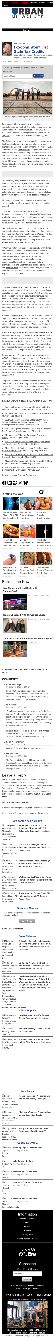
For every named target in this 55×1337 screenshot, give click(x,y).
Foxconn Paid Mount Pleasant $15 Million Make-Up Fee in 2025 (26, 408)
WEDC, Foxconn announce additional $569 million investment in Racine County (25, 421)
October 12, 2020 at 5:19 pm (18, 744)
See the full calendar (10, 1207)
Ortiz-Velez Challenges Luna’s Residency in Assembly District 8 (34, 846)
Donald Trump (17, 315)
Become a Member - (39, 2)
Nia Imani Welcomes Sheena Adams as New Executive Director (35, 1113)
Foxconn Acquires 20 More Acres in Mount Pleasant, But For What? (26, 429)
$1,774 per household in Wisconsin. (26, 323)
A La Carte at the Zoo (23, 1161)
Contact (27, 1230)
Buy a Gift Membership (12, 928)
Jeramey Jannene (45, 643)
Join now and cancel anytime (15, 802)
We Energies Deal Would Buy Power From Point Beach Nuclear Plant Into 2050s (35, 880)
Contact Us (43, 813)
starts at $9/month (36, 793)
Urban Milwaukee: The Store (27, 1294)
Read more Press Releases (14, 1007)
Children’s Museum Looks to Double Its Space (27, 638)
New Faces (27, 1091)
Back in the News (20, 669)
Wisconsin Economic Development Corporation (22, 132)
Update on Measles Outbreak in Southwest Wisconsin (33, 964)
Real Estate (42, 669)
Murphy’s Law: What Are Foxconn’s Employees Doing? (24, 436)
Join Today (27, 921)
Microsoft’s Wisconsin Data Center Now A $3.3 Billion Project (27, 462)
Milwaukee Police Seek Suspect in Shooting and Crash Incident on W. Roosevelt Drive (35, 944)
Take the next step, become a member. (27, 1285)
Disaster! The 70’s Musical (25, 1171)
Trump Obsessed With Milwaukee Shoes (24, 614)
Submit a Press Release (27, 1238)
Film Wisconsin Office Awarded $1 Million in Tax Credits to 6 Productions (34, 863)
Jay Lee (5, 135)
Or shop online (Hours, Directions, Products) (27, 1332)
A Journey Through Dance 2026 (27, 1182)
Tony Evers (46, 338)
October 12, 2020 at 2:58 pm (18, 686)
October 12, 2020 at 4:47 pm (18, 707)
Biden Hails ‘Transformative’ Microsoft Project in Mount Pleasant (27, 455)
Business (32, 669)
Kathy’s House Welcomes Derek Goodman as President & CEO (33, 1129)
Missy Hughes (28, 129)
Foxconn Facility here (27, 475)
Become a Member (27, 908)
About (27, 1222)
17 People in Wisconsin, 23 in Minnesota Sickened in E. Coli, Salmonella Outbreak (33, 828)
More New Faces (9, 1139)
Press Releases (27, 936)
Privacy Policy (27, 1234)
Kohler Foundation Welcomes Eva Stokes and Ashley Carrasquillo (34, 1097)
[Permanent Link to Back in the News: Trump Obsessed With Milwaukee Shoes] (14, 626)
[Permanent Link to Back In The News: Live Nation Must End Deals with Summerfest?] (14, 602)
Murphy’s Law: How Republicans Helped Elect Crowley (34, 1040)
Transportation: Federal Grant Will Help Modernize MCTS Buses (34, 894)
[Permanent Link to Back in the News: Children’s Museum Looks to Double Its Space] (14, 649)
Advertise (28, 1226)
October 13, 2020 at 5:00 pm (18, 756)
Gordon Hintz (28, 355)
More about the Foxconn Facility (27, 400)
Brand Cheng (12, 267)
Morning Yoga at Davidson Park (27, 1147)
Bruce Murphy (10, 61)
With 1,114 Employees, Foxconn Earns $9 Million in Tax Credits (26, 442)
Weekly (5, 672)
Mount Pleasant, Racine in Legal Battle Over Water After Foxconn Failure (25, 449)
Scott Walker (24, 149)
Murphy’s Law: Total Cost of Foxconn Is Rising (25, 413)
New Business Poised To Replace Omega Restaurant (34, 1016)
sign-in (31, 807)
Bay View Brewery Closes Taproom (34, 1028)
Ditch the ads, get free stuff (27, 1288)
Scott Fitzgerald (38, 335)
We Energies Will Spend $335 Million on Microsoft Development (25, 468)
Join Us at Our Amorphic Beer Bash (16, 2)
